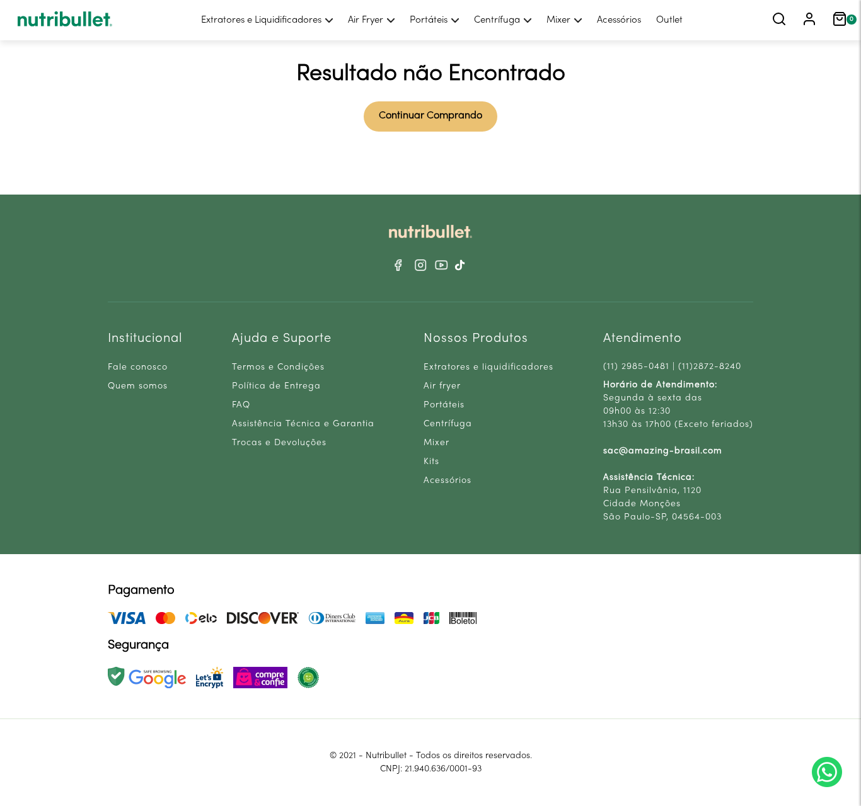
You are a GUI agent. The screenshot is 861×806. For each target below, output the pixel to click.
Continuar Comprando (430, 116)
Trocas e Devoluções (279, 443)
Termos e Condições (278, 367)
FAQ (241, 405)
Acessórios (619, 20)
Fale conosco (138, 367)
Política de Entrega (276, 386)
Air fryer (442, 386)
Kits (431, 462)
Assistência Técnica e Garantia (303, 424)
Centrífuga (497, 20)
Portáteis (429, 20)
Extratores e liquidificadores (488, 367)
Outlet (669, 20)
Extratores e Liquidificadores (261, 20)
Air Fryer (365, 20)
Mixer (558, 20)
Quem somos (138, 386)
